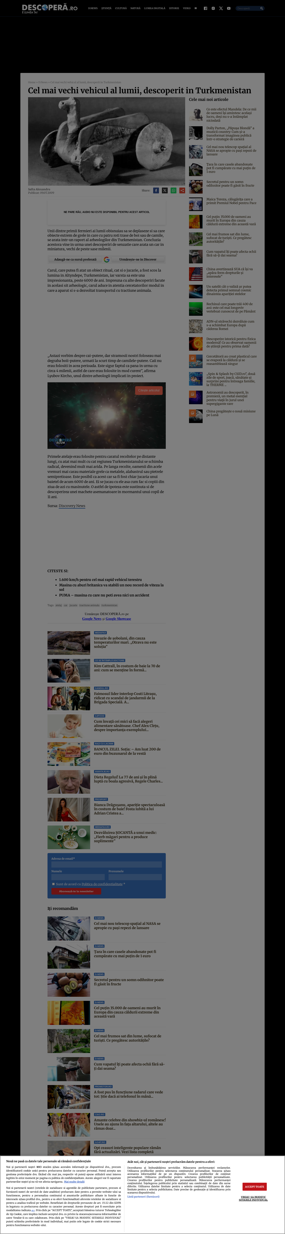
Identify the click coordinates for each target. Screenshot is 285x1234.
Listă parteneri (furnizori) (143, 1196)
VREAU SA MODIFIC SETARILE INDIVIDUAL (253, 1198)
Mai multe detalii (74, 1181)
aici (33, 1210)
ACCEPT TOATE (254, 1186)
